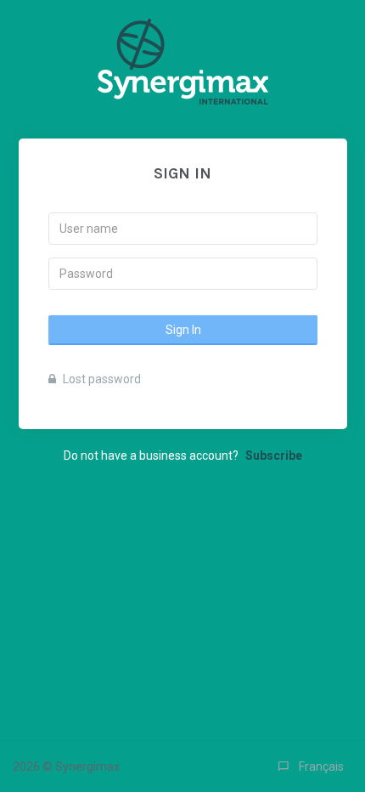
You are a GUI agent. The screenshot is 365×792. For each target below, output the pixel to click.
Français (316, 766)
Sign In (182, 330)
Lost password (100, 379)
